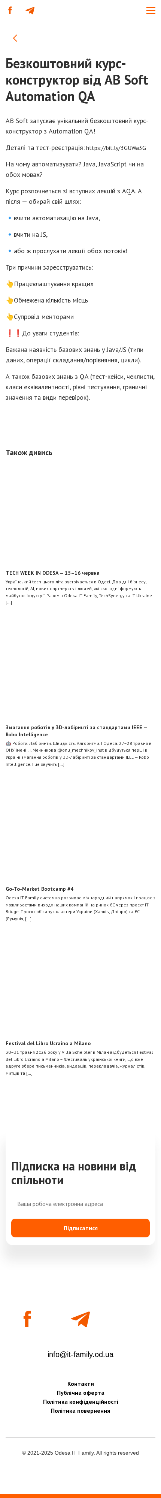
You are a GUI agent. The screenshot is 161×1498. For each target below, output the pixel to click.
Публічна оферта (80, 1392)
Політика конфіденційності (80, 1401)
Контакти (80, 1383)
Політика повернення (80, 1410)
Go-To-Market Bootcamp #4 (39, 888)
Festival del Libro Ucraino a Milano (48, 1043)
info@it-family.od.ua (80, 1354)
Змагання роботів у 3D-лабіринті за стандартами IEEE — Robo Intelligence (77, 731)
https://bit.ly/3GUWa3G (115, 147)
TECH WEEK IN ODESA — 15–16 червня (53, 573)
